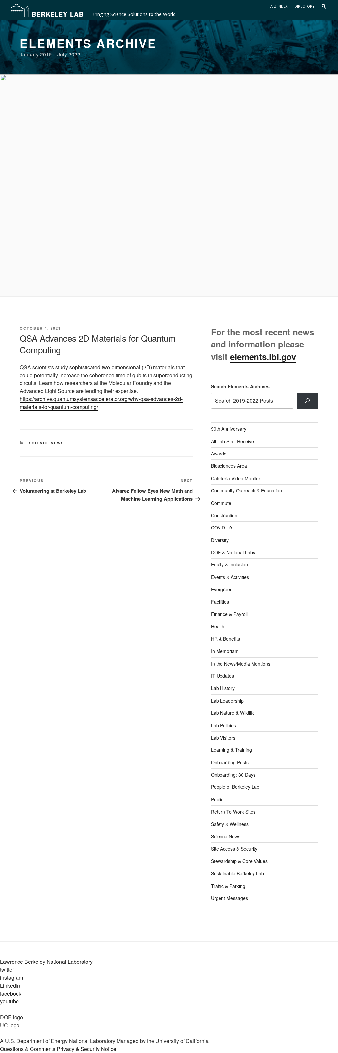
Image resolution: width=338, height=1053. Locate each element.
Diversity (220, 540)
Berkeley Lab (47, 10)
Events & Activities (230, 577)
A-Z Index (278, 6)
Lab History (223, 688)
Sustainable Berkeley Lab (237, 873)
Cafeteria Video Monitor (235, 478)
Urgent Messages (229, 898)
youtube (9, 1001)
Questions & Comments (27, 1049)
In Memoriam (225, 651)
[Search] (307, 401)
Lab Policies (223, 725)
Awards (218, 453)
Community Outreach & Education (246, 490)
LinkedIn (10, 985)
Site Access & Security (234, 848)
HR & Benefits (225, 638)
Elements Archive (88, 43)
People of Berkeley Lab (235, 786)
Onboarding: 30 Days (233, 774)
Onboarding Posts (230, 762)
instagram (11, 977)
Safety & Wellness (230, 824)
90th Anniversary (228, 428)
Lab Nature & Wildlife (233, 712)
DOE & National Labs (233, 552)
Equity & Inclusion (229, 564)
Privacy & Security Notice (86, 1049)
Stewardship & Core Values (239, 861)
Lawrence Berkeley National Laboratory (46, 961)
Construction (224, 515)
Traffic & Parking (228, 886)
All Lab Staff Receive (232, 441)
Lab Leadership (227, 700)
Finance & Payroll (229, 614)
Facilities (220, 602)
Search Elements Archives (240, 386)
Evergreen (222, 589)
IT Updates (222, 675)
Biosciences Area (229, 465)
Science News (46, 442)
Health (217, 626)
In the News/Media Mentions (240, 663)
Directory (304, 6)
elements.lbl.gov (263, 356)
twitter (7, 969)
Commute (221, 503)
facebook (10, 993)
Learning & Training (231, 749)
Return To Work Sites (233, 811)
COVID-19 (221, 527)
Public (217, 799)
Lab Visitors (223, 737)
